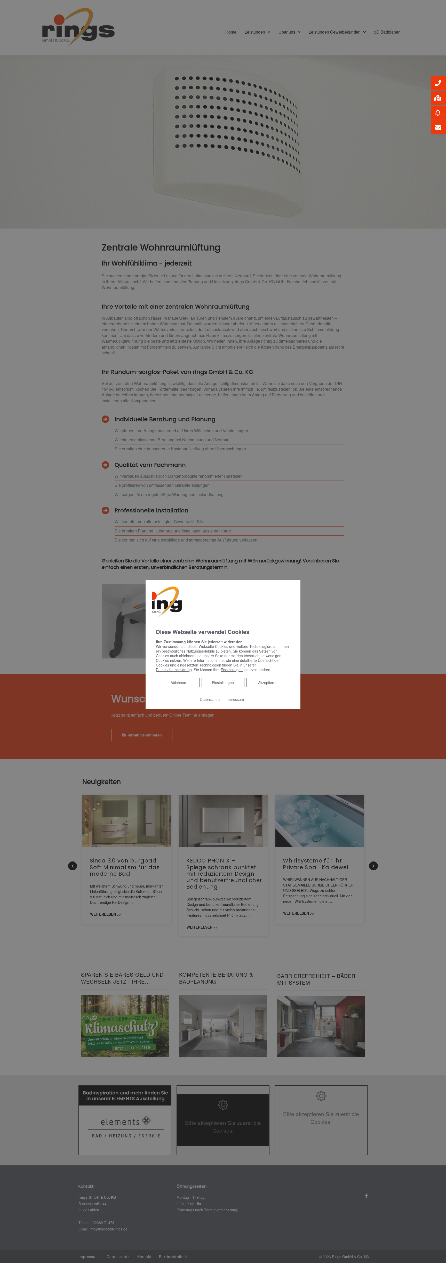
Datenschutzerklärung (174, 669)
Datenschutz (210, 699)
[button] (438, 83)
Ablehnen (178, 682)
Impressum (235, 699)
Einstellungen (223, 682)
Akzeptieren (267, 682)
